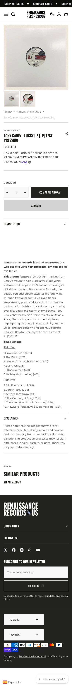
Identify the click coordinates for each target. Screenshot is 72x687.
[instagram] (22, 550)
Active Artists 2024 (29, 111)
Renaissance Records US (32, 656)
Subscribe (34, 586)
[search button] (13, 14)
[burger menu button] (6, 14)
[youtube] (38, 550)
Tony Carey (12, 130)
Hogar (8, 111)
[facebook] (14, 550)
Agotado (36, 206)
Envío (8, 153)
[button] (52, 14)
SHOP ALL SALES (12, 4)
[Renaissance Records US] (36, 14)
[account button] (59, 14)
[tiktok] (30, 550)
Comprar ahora (49, 192)
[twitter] (5, 550)
